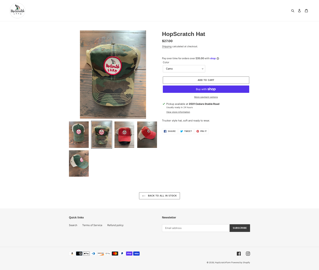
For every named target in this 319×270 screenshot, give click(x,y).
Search (73, 225)
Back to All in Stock (162, 195)
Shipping (167, 46)
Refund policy (115, 225)
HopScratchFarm (223, 262)
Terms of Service (92, 225)
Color (166, 62)
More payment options (206, 97)
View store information (178, 112)
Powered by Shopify (240, 262)
